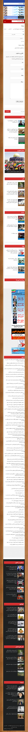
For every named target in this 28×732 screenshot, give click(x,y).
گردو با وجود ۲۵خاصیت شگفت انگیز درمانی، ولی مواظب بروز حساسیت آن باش (11, 630)
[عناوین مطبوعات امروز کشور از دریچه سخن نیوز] (20, 589)
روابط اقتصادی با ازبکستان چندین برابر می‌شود (15, 459)
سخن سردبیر (22, 126)
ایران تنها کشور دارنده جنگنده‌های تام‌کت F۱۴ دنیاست (12, 623)
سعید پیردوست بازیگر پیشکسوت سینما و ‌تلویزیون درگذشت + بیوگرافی (15, 425)
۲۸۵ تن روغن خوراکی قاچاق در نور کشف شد (16, 390)
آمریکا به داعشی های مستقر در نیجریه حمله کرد (15, 448)
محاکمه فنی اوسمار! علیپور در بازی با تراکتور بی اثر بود (14, 453)
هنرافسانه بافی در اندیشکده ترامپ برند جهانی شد (15, 374)
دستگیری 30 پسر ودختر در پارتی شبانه (11, 595)
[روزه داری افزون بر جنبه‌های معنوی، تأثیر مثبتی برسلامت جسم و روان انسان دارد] (21, 131)
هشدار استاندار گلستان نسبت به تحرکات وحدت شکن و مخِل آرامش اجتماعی (14, 369)
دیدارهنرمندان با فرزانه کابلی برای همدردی (16, 512)
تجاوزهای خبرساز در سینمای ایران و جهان (16, 540)
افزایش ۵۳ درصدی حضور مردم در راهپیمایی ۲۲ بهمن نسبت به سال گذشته (14, 409)
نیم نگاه (21, 222)
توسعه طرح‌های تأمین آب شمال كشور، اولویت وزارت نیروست (15, 482)
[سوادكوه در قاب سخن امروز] (21, 673)
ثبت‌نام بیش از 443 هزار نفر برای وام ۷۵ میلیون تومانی (16, 384)
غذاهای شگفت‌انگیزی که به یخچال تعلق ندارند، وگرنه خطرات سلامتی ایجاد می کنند (11, 192)
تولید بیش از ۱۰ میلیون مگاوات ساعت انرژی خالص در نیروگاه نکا (15, 420)
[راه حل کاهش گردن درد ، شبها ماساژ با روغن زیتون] (21, 616)
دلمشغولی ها (21, 230)
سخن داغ (21, 143)
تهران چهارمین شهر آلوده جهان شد (13, 138)
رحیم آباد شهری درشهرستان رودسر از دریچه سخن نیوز (11, 658)
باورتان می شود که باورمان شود (18, 398)
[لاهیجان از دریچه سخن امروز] (21, 666)
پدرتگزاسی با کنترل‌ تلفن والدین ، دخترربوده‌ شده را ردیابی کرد (15, 445)
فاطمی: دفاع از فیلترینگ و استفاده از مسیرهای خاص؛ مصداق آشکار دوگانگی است (15, 506)
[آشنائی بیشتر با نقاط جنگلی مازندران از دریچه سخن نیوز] (21, 184)
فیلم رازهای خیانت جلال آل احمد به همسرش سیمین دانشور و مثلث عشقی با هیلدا (11, 201)
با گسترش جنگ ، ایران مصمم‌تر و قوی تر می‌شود (15, 363)
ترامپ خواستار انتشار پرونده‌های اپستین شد (16, 520)
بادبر (5, 729)
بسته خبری (21, 255)
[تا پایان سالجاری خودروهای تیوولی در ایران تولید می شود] (20, 582)
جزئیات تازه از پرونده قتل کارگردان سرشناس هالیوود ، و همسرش (14, 467)
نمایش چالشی (21, 510)
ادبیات (21, 205)
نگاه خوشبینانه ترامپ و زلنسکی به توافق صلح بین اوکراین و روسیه (15, 441)
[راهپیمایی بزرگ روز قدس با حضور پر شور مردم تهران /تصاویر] (20, 575)
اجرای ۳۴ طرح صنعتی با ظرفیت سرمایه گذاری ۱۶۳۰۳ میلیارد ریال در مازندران (15, 416)
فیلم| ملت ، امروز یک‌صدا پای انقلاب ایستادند (16, 407)
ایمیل (22, 69)
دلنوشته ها (21, 264)
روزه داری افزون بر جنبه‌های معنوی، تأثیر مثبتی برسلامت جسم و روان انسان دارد (12, 130)
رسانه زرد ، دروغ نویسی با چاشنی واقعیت (13, 121)
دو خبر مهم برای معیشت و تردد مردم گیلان (16, 372)
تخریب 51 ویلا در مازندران (19, 522)
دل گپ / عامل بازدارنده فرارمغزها (12, 259)
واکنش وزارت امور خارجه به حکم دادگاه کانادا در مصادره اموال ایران (11, 567)
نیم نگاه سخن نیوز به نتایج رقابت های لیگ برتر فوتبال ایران (12, 217)
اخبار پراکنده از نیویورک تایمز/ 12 (18, 538)
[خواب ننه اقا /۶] (21, 235)
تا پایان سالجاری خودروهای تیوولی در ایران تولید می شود (11, 581)
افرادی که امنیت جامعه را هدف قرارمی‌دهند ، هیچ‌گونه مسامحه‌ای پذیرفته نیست (16, 434)
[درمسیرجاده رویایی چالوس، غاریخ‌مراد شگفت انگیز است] (21, 227)
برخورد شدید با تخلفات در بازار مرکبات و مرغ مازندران (14, 498)
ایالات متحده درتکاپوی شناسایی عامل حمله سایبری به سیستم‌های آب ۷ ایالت (15, 360)
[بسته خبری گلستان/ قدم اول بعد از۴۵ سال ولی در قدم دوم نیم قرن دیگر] (21, 252)
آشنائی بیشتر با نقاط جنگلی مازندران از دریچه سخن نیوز (12, 183)
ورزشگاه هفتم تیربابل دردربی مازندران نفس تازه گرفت (15, 377)
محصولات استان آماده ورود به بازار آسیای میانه (15, 461)
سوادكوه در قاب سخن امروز (11, 671)
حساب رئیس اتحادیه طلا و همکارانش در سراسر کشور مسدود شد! (15, 456)
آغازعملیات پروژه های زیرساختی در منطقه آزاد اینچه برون (15, 524)
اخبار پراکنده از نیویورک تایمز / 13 (18, 501)
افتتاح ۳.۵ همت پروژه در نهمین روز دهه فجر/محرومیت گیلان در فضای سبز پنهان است (16, 413)
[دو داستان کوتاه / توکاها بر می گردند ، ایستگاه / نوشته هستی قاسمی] (21, 695)
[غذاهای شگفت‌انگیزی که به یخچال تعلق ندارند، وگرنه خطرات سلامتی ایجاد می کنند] (21, 193)
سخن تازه (21, 134)
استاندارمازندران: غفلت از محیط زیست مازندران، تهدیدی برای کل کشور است (15, 387)
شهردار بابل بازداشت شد (19, 491)
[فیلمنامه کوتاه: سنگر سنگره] (21, 716)
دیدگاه (22, 82)
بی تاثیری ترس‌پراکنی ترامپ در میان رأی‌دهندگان (15, 400)
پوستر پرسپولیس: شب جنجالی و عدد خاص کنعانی (15, 477)
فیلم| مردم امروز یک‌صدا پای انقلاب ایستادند (16, 396)
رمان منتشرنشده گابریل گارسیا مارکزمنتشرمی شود (12, 707)
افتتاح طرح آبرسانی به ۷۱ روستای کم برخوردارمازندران (18, 516)
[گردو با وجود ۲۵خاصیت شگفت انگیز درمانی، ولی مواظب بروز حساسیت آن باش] (21, 630)
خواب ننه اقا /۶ (14, 233)
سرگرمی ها (21, 272)
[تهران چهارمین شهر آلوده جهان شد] (21, 139)
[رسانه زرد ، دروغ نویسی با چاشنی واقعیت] (21, 122)
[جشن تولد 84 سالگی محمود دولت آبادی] (21, 702)
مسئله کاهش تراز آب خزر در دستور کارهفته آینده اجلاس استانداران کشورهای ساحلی (15, 531)
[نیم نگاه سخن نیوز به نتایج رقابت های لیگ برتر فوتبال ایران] (21, 218)
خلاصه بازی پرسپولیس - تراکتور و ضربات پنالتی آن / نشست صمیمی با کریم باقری (15, 474)
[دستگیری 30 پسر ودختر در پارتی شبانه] (20, 596)
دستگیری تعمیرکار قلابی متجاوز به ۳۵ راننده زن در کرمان (15, 471)
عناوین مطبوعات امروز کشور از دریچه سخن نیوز (15, 402)
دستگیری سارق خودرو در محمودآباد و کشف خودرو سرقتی (15, 393)
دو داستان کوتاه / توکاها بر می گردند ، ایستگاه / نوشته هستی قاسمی (11, 694)
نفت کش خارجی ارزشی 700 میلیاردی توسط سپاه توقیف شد (15, 450)
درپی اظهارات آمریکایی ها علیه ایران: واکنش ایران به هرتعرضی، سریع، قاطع (15, 438)
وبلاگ (22, 75)
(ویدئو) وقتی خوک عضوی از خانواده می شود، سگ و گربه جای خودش (12, 268)
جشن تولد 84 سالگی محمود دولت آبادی (11, 700)
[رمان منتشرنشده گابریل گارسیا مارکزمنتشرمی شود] (21, 709)
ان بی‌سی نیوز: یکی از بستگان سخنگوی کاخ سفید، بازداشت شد (15, 503)
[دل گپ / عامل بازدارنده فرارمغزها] (21, 260)
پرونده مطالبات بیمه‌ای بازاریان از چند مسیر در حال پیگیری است (15, 380)
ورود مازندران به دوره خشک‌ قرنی (17, 488)
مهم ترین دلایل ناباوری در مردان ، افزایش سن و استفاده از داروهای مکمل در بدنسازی (11, 637)
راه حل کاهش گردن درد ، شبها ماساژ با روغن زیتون (12, 615)
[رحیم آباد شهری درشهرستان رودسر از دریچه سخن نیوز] (21, 659)
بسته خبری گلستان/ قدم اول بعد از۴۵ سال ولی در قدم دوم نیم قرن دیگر (11, 251)
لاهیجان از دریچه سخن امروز (11, 664)
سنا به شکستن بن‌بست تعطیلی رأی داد (17, 544)
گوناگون (21, 196)
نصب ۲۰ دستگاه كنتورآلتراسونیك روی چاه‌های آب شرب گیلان (15, 485)
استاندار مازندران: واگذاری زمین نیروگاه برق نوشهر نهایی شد (15, 365)
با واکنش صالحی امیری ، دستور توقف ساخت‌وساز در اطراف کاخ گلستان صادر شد (15, 535)
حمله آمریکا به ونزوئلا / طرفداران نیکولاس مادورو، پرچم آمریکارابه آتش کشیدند (15, 429)
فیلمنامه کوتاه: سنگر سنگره (11, 714)
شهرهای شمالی (21, 188)
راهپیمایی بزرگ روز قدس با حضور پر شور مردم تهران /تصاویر (11, 574)
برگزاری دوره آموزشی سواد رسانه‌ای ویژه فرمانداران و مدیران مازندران (14, 528)
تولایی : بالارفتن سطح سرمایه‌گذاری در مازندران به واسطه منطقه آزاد (15, 495)
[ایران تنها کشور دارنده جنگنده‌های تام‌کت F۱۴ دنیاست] (21, 623)
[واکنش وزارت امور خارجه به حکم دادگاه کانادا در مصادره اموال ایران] (20, 568)
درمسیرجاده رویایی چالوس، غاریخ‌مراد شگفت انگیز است (12, 225)
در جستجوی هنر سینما (20, 493)
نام (22, 62)
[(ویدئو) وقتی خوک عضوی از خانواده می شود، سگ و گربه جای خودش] (21, 269)
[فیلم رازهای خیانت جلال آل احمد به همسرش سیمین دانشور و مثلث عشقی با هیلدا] (21, 201)
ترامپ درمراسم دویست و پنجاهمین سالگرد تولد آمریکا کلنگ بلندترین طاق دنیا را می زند (15, 464)
